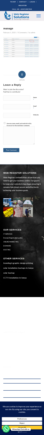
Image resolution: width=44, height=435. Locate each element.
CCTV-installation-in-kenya (15, 278)
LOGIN (32, 2)
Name (35, 99)
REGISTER (23, 5)
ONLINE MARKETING (11, 242)
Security (6, 336)
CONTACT (23, 2)
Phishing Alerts (9, 339)
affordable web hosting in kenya (14, 381)
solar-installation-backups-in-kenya (18, 268)
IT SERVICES (7, 234)
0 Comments (22, 33)
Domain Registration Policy (14, 353)
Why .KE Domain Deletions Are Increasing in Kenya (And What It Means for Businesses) (20, 386)
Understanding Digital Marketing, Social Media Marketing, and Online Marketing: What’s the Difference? (19, 374)
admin (33, 33)
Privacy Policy (9, 349)
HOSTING (7, 250)
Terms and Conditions (12, 346)
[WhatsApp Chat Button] (6, 429)
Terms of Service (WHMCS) (14, 343)
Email (35, 107)
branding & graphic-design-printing (18, 263)
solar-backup (9, 273)
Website (36, 115)
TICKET (13, 2)
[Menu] (37, 16)
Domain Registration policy (13, 238)
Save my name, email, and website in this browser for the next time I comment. (19, 124)
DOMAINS (7, 246)
